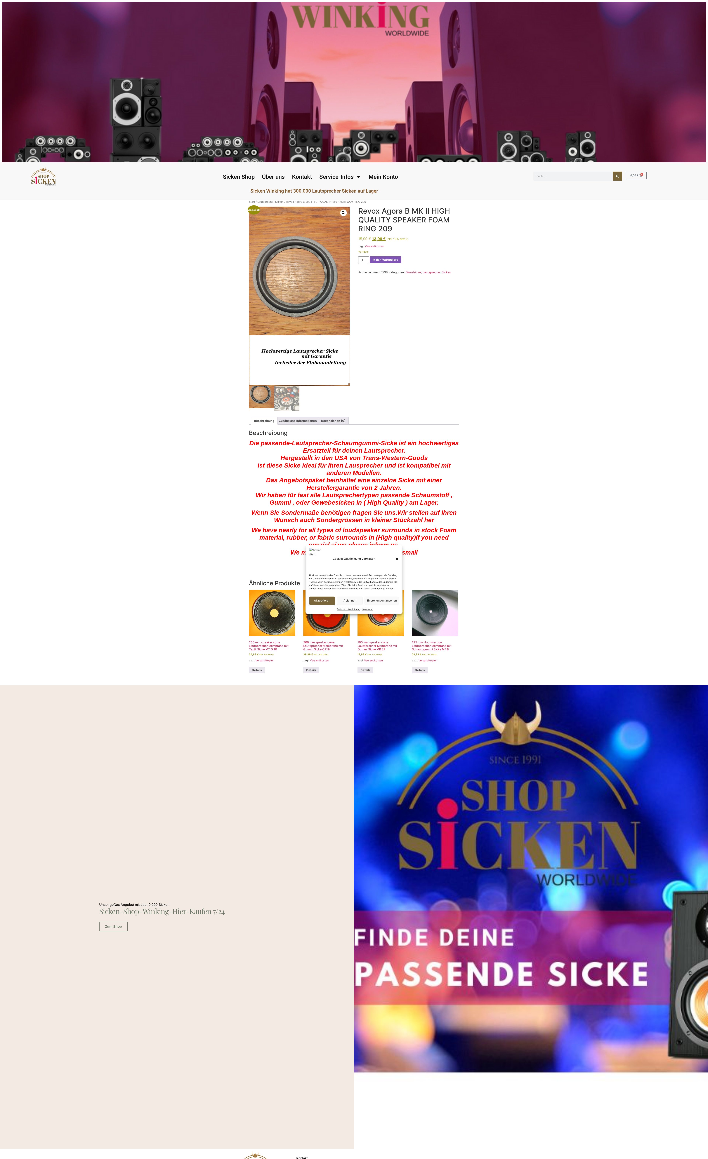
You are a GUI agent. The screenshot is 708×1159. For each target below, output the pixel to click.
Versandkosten (374, 246)
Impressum (367, 609)
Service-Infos (336, 176)
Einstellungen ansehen (382, 600)
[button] (397, 559)
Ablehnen (349, 600)
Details (257, 670)
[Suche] (617, 176)
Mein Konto (383, 176)
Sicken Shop (239, 176)
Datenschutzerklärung (348, 609)
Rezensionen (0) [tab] (333, 421)
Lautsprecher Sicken (270, 201)
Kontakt (302, 176)
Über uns (273, 176)
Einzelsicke (413, 272)
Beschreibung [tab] (264, 421)
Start (252, 201)
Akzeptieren (322, 600)
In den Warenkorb (385, 260)
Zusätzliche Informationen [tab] (298, 421)
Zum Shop (113, 926)
